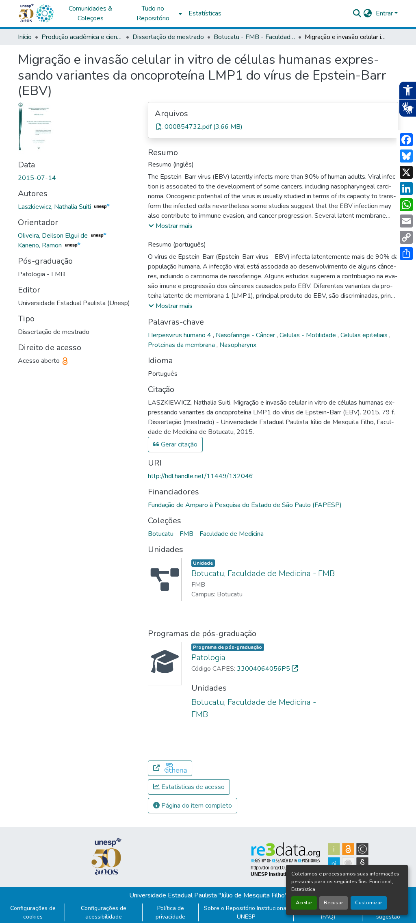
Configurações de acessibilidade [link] (103, 912)
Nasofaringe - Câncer (246, 335)
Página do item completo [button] (196, 805)
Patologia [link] (208, 657)
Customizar (368, 902)
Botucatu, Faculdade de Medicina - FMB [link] (263, 573)
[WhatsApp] (406, 205)
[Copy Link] (406, 237)
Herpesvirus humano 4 (180, 335)
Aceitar (304, 902)
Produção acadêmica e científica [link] (82, 36)
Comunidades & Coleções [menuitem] (91, 13)
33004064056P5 (264, 668)
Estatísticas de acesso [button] (192, 786)
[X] (406, 172)
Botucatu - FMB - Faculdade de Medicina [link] (254, 36)
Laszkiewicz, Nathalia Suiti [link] (55, 206)
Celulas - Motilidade (309, 335)
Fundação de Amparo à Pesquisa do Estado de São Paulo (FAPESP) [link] (245, 504)
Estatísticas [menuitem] (204, 13)
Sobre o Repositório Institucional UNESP (246, 912)
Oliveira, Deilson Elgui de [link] (53, 235)
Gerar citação (178, 444)
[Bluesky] (406, 156)
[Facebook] (406, 140)
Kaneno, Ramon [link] (40, 245)
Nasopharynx (237, 344)
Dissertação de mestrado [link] (168, 36)
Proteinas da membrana (182, 344)
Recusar (333, 902)
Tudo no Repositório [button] (152, 13)
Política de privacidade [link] (170, 912)
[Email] (406, 221)
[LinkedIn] (406, 188)
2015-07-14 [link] (37, 177)
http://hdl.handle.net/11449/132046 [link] (200, 476)
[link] (273, 127)
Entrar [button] (385, 13)
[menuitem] (155, 13)
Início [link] (25, 36)
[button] (45, 13)
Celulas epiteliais (364, 335)
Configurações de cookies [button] (33, 912)
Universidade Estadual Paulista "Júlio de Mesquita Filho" (208, 895)
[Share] (406, 253)
